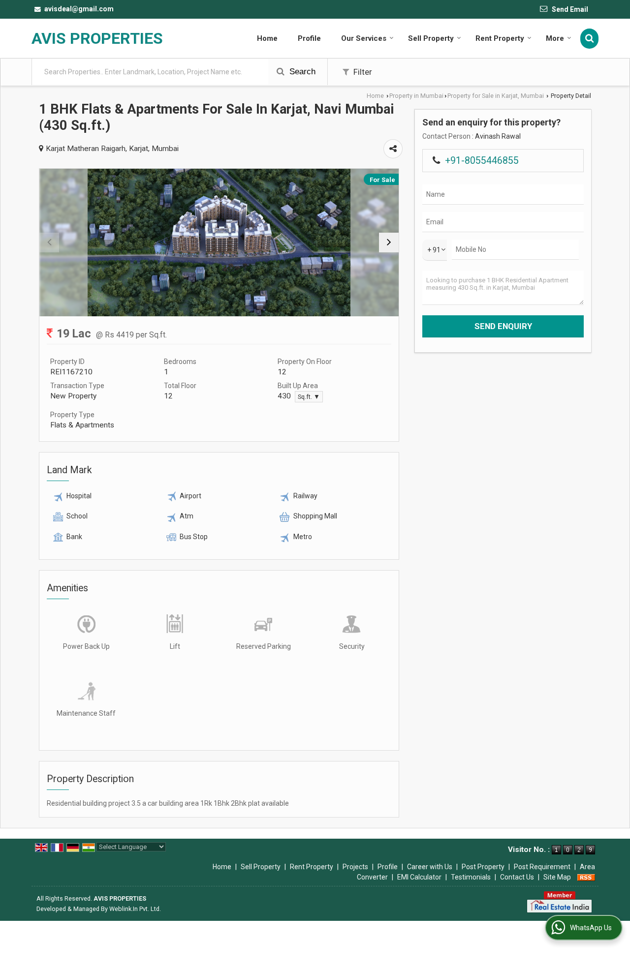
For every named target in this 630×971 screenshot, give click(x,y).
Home (267, 38)
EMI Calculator (419, 877)
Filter (361, 72)
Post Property (483, 867)
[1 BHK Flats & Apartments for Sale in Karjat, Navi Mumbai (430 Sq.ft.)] (219, 242)
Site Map (557, 877)
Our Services (363, 38)
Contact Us (517, 877)
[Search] (589, 39)
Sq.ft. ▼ (309, 396)
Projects (355, 867)
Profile (309, 38)
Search (301, 71)
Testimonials (471, 877)
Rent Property (499, 38)
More (555, 38)
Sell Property (431, 38)
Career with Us (429, 867)
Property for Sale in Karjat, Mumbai (495, 95)
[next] (389, 242)
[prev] (49, 242)
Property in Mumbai (416, 95)
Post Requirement (542, 867)
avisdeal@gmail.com (79, 9)
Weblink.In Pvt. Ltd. (135, 908)
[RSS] (586, 877)
